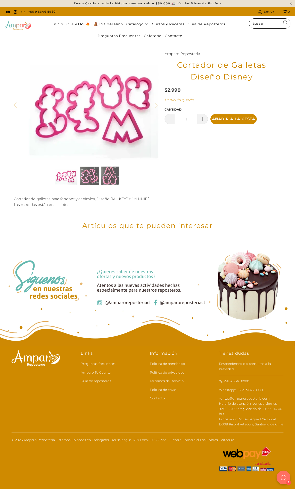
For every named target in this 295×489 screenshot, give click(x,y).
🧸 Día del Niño (108, 24)
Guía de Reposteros (206, 24)
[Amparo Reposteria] (18, 26)
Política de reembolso (167, 364)
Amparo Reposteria (182, 54)
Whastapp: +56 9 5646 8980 (241, 390)
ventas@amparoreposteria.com (244, 398)
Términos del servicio (167, 381)
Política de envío (163, 390)
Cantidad (173, 109)
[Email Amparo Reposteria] (23, 11)
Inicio (58, 24)
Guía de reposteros (96, 381)
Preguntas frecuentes (98, 364)
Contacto (173, 36)
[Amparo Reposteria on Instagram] (15, 11)
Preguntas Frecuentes (119, 36)
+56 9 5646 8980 (42, 11)
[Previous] (16, 105)
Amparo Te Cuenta (96, 372)
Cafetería (153, 36)
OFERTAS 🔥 (78, 24)
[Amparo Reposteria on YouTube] (8, 11)
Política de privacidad (167, 372)
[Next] (155, 105)
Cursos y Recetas (168, 24)
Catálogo (135, 24)
